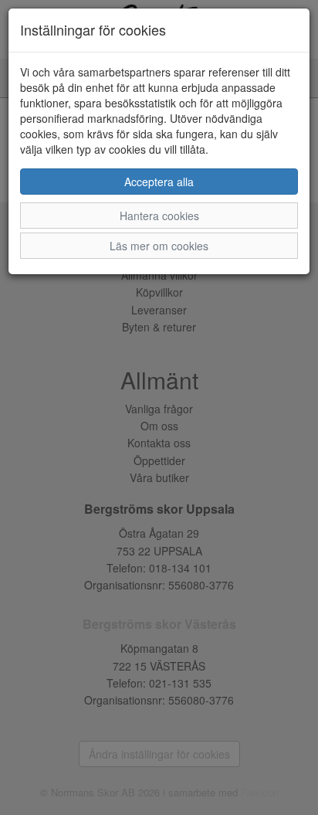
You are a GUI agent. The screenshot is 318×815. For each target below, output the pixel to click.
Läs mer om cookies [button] (159, 245)
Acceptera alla (159, 181)
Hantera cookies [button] (159, 215)
